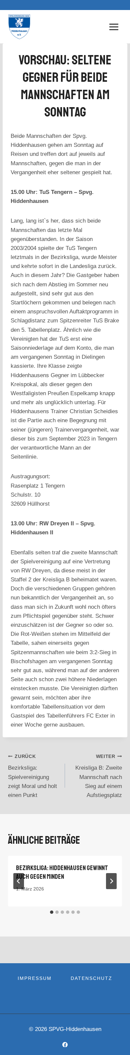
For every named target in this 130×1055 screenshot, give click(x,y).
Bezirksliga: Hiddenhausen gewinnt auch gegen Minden (62, 872)
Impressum (35, 978)
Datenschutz (91, 978)
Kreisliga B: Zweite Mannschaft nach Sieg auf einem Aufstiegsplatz (98, 776)
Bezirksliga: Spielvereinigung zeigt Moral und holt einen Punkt (32, 776)
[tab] (51, 912)
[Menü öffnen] (113, 26)
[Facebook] (65, 1044)
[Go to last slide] (18, 881)
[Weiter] (111, 881)
